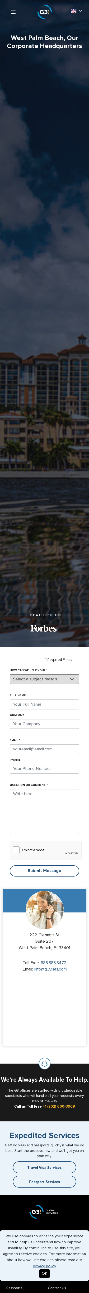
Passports (14, 1288)
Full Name (18, 695)
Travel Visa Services (44, 1167)
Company (17, 715)
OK (44, 1274)
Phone (15, 759)
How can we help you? (27, 670)
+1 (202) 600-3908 (59, 1106)
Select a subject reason (35, 679)
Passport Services (44, 1182)
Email (14, 740)
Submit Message (44, 871)
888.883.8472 (53, 963)
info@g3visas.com (50, 969)
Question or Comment (28, 785)
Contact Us (57, 1288)
